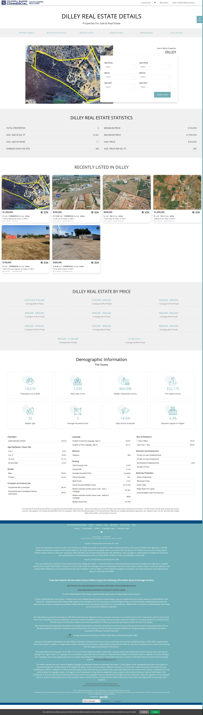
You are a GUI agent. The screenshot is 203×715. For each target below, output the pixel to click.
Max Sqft (143, 83)
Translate (117, 701)
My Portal (164, 2)
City (105, 525)
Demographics (146, 33)
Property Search (26, 33)
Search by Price (116, 33)
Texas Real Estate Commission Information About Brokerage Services (101, 685)
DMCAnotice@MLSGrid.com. (105, 659)
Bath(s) (142, 73)
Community (124, 525)
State (91, 525)
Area (134, 525)
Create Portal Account (186, 2)
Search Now (162, 95)
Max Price (143, 63)
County (99, 525)
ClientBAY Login (108, 528)
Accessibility (87, 528)
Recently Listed (86, 33)
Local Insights (176, 33)
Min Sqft (108, 83)
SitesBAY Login (123, 528)
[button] (200, 19)
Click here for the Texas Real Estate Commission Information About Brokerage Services (101, 585)
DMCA (97, 528)
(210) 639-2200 (145, 2)
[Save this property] (47, 178)
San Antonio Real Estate (76, 525)
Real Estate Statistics (56, 33)
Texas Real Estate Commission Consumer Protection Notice (101, 590)
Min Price (108, 63)
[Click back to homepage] (22, 2)
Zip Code (113, 525)
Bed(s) (107, 73)
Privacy (77, 528)
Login (174, 2)
